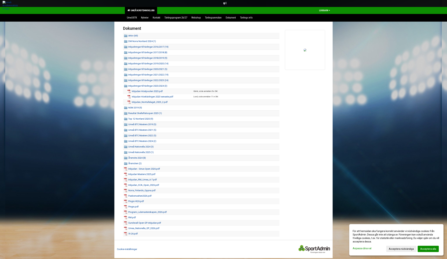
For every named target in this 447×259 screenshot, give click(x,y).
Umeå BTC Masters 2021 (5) (142, 130)
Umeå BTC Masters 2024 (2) (142, 141)
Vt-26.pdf (133, 233)
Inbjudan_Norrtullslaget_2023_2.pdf (150, 102)
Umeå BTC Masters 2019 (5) (142, 124)
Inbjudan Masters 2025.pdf (141, 174)
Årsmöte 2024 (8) (137, 158)
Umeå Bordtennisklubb (142, 10)
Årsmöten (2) (135, 163)
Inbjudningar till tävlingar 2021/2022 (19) (148, 74)
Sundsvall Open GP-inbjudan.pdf (144, 223)
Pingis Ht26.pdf (136, 201)
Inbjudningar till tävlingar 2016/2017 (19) (148, 46)
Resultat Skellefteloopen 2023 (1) (145, 113)
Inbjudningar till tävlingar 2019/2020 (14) (148, 63)
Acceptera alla (428, 248)
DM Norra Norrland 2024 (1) (142, 41)
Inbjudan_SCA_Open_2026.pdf (143, 185)
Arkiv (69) (133, 35)
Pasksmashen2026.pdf (140, 196)
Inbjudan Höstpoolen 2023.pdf (147, 91)
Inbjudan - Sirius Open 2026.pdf (144, 168)
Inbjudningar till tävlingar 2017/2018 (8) (147, 52)
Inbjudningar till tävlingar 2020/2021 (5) (147, 69)
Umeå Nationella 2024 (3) (141, 146)
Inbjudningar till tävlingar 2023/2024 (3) (147, 86)
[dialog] (396, 240)
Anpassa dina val (362, 248)
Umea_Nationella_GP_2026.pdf (143, 228)
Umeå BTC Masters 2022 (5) (142, 135)
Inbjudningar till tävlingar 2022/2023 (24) (148, 80)
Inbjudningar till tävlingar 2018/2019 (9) (147, 58)
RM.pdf (132, 217)
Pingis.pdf (133, 206)
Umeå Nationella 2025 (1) (141, 152)
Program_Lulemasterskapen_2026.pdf (147, 212)
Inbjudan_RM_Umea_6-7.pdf (142, 179)
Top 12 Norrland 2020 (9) (140, 118)
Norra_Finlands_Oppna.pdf (142, 190)
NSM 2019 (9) (135, 107)
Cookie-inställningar (127, 249)
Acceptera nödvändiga (401, 248)
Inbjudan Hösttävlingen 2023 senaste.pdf (152, 96)
